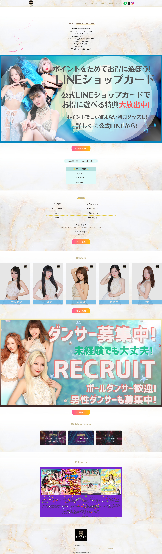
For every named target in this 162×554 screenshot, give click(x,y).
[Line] (125, 3)
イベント (87, 548)
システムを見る (81, 242)
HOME (86, 3)
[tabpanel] (53, 439)
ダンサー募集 (98, 548)
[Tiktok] (129, 3)
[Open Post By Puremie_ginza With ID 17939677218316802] (71, 482)
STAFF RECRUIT (120, 3)
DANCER (97, 3)
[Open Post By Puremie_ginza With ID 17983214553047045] (91, 482)
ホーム (52, 548)
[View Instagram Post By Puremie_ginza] (59, 493)
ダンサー (75, 548)
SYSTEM (92, 3)
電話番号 (81, 435)
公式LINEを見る (81, 148)
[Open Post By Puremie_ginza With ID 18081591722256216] (111, 482)
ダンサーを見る (81, 311)
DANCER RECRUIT (110, 3)
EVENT (102, 3)
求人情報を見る (81, 412)
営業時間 (53, 435)
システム (64, 548)
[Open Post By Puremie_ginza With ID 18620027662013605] (51, 482)
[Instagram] (132, 3)
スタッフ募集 (110, 548)
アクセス (109, 435)
